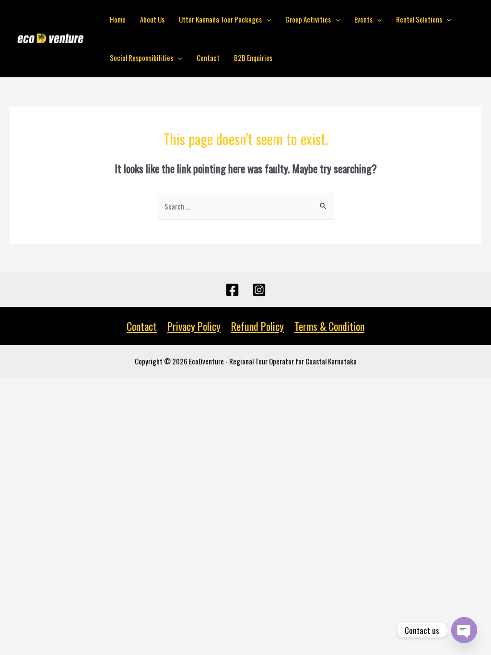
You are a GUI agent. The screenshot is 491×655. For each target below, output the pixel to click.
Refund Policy (257, 326)
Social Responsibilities (141, 57)
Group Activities (308, 19)
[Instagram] (259, 290)
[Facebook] (232, 290)
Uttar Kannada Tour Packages (220, 19)
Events (363, 19)
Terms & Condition (329, 326)
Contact (208, 57)
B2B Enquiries (253, 57)
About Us (152, 19)
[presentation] (266, 19)
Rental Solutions (419, 19)
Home (118, 19)
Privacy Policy (194, 326)
